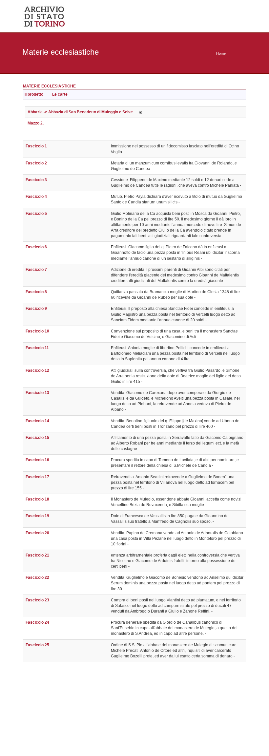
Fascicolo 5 (36, 213)
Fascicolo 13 (37, 392)
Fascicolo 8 (36, 292)
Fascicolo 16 (37, 460)
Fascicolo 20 (37, 533)
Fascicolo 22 (37, 577)
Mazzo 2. (36, 123)
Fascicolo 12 (37, 370)
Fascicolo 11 (37, 348)
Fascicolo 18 (37, 499)
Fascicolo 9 (36, 308)
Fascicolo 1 (36, 146)
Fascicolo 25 (37, 645)
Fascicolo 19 (37, 516)
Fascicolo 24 (37, 622)
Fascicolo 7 (36, 269)
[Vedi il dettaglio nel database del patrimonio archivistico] (140, 112)
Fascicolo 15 (37, 437)
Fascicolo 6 (36, 247)
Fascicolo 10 (37, 331)
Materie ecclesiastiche (49, 86)
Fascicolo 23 (37, 600)
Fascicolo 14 (37, 421)
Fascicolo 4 (36, 196)
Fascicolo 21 (37, 555)
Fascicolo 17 (37, 477)
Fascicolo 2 (36, 163)
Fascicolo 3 (36, 180)
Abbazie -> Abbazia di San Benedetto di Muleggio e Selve (80, 112)
